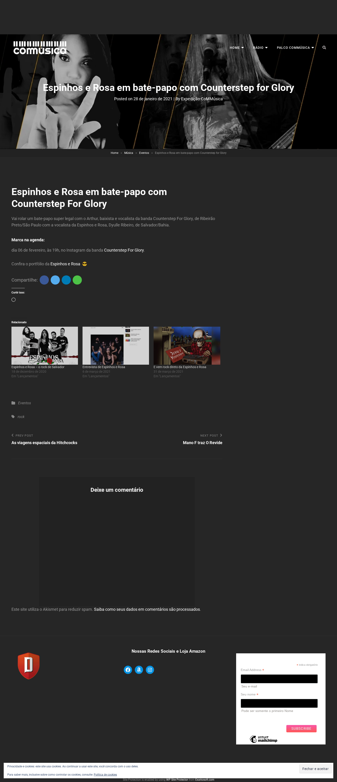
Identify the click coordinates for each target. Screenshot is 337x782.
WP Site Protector (177, 779)
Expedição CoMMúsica (202, 98)
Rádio (258, 47)
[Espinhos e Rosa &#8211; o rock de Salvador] (44, 346)
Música (128, 153)
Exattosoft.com (204, 779)
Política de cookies (105, 774)
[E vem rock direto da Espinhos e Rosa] (187, 346)
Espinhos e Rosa (65, 263)
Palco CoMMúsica (293, 47)
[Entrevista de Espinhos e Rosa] (116, 346)
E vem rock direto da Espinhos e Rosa (180, 367)
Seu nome (249, 694)
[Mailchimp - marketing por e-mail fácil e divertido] (263, 742)
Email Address (252, 670)
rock (21, 417)
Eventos (144, 153)
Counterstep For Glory (124, 250)
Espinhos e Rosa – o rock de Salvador (37, 367)
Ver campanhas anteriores (260, 718)
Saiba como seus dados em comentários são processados (147, 609)
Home (235, 47)
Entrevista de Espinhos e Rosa (104, 367)
